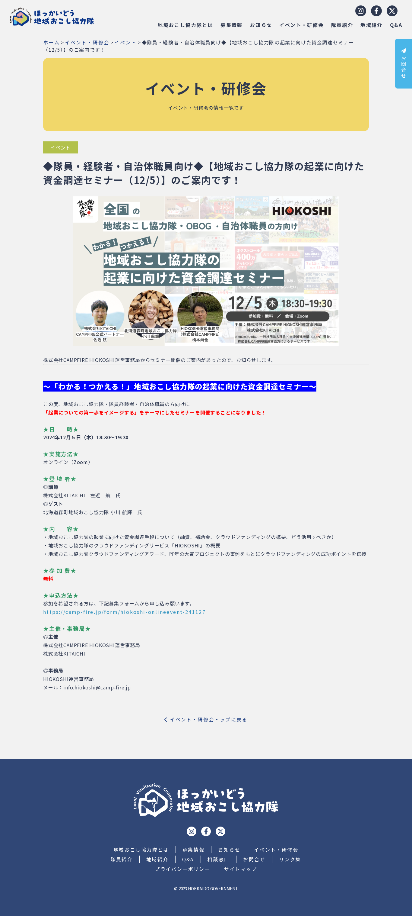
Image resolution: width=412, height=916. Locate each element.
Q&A (396, 24)
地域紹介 (371, 24)
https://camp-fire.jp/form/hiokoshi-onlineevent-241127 (124, 611)
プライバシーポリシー (182, 868)
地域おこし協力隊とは (185, 24)
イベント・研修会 (301, 24)
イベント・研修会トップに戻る (209, 719)
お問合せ (403, 67)
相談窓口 (219, 859)
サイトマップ (240, 868)
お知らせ (261, 24)
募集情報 (231, 24)
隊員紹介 (342, 24)
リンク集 (290, 859)
